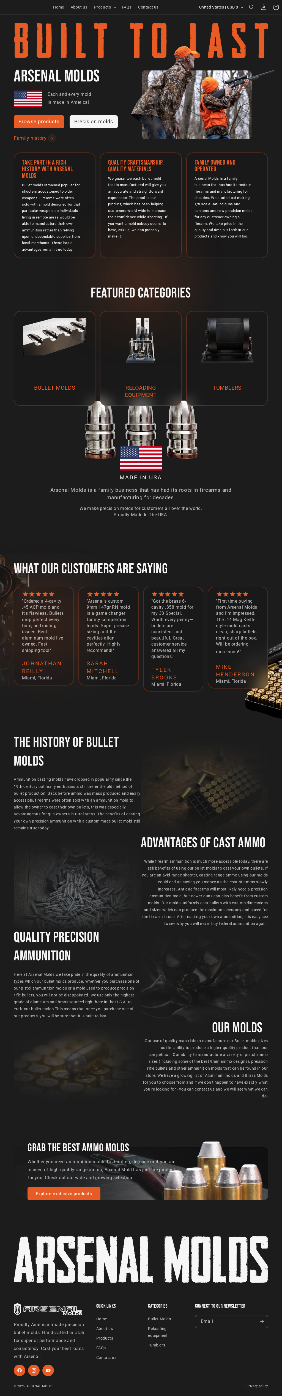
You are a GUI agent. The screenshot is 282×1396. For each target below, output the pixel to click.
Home (101, 1319)
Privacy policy (257, 1386)
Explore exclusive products (64, 1193)
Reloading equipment (158, 1332)
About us (104, 1328)
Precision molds (93, 121)
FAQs (101, 1348)
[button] (105, 7)
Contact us (106, 1357)
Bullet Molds (159, 1319)
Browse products (38, 121)
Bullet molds (54, 387)
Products (104, 1338)
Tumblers (227, 387)
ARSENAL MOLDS (40, 1386)
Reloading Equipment (141, 391)
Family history (30, 138)
